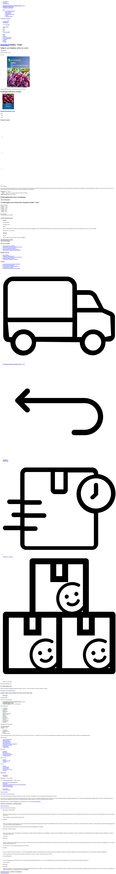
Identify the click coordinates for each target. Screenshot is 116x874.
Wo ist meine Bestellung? (10, 11)
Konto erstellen (6, 26)
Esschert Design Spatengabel (8, 265)
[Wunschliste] (4, 28)
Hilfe (4, 9)
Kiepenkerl (5, 45)
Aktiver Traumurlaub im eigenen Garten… (11, 249)
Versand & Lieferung (7, 741)
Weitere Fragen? (6, 747)
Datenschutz (5, 783)
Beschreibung (4, 186)
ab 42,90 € (14, 5)
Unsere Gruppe (6, 768)
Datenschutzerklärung (36, 801)
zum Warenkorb (6, 3)
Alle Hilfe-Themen (9, 16)
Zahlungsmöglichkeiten (9, 14)
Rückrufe (4, 761)
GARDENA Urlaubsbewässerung (9, 248)
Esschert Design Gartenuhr (8, 267)
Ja (19, 237)
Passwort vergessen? (7, 753)
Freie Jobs (5, 770)
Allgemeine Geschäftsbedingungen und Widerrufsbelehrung (14, 784)
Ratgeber (4, 759)
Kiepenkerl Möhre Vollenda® (8, 258)
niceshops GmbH (9, 780)
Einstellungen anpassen (17, 803)
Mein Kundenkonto (6, 742)
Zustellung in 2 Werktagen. (8, 7)
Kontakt (6, 15)
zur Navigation (6, 1)
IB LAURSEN (6, 254)
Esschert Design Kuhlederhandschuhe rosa (11, 266)
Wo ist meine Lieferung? (7, 754)
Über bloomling (6, 767)
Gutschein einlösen (6, 755)
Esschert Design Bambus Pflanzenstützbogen (11, 264)
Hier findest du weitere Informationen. (7, 690)
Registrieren (5, 752)
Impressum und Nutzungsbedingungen (10, 782)
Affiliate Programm (6, 760)
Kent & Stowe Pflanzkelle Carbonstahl (10, 259)
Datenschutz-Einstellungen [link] (8, 786)
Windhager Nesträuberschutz (8, 256)
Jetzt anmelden (6, 22)
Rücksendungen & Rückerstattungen (10, 743)
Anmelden (5, 751)
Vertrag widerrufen (4, 791)
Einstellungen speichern (5, 871)
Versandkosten (8, 13)
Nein (23, 237)
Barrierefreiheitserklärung (8, 785)
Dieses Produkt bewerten (5, 199)
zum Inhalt (5, 2)
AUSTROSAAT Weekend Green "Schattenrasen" (12, 257)
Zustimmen (3, 803)
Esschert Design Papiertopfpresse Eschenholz (11, 268)
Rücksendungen (8, 12)
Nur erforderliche (9, 803)
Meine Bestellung (6, 740)
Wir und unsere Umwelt (7, 769)
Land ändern (10, 778)
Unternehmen (5, 788)
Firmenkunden (5, 746)
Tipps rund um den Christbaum (9, 245)
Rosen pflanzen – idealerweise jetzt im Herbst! (12, 250)
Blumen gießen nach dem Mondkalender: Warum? (12, 246)
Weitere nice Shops (6, 789)
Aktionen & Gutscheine (7, 744)
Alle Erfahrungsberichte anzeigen (7, 218)
